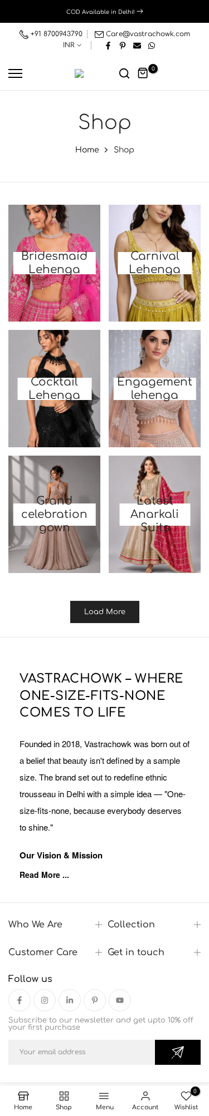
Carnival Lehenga (155, 263)
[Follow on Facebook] (19, 1000)
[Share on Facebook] (108, 45)
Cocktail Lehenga (54, 389)
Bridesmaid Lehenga (54, 263)
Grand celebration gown (54, 514)
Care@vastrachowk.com (148, 34)
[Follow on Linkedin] (70, 1000)
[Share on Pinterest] (122, 45)
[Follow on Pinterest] (95, 1000)
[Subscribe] (178, 1052)
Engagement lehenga (154, 389)
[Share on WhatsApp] (151, 45)
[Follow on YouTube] (120, 1000)
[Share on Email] (137, 45)
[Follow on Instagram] (44, 1000)
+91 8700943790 (55, 34)
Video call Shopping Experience (107, 11)
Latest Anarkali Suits (154, 514)
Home (87, 150)
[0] (143, 73)
